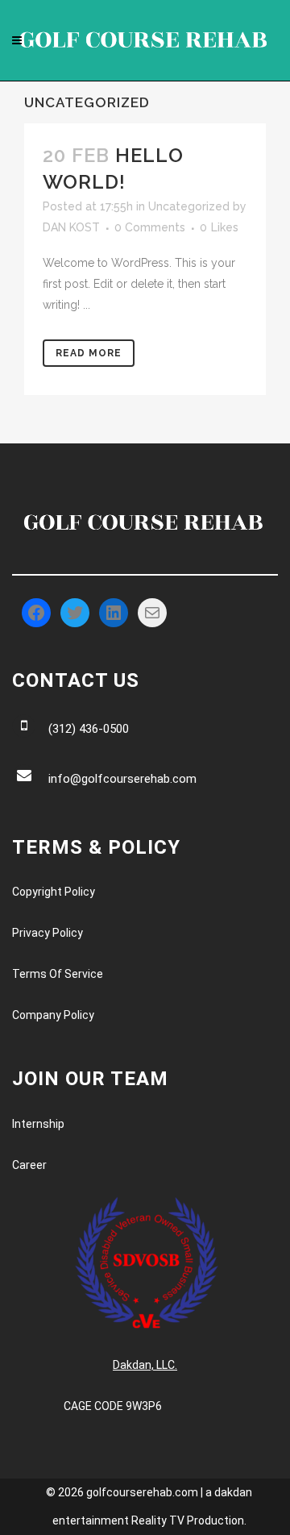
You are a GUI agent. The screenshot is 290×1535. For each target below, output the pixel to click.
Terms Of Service (57, 973)
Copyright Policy (53, 891)
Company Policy (53, 1015)
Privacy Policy (47, 932)
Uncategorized (189, 206)
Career (29, 1165)
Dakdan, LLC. (145, 1364)
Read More (89, 353)
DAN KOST (71, 227)
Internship (38, 1123)
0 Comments (149, 227)
